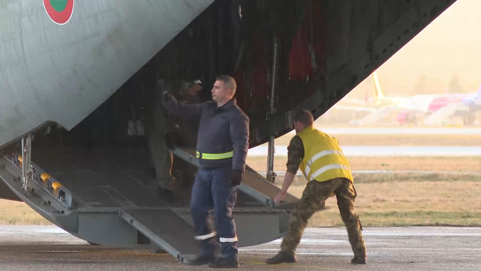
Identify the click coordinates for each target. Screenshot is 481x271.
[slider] (71, 251)
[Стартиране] (13, 261)
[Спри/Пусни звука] (28, 261)
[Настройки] (466, 13)
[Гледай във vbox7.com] (467, 261)
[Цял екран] (451, 261)
